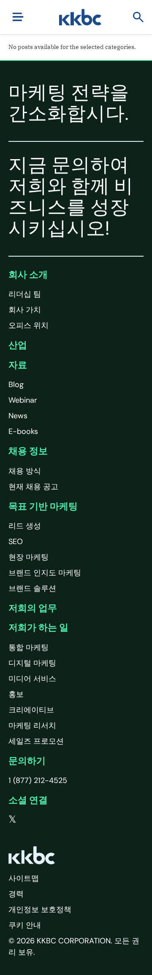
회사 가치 (24, 310)
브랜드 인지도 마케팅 (44, 573)
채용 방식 (24, 471)
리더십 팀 (24, 294)
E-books (23, 431)
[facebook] (30, 819)
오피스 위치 (28, 325)
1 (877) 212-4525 (37, 780)
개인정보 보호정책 (39, 910)
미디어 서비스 (32, 679)
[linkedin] (46, 819)
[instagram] (63, 819)
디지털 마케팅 (32, 663)
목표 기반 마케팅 (43, 506)
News (17, 416)
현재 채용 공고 (33, 487)
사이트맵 (23, 878)
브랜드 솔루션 (32, 588)
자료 (17, 365)
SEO (15, 541)
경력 (16, 894)
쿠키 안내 (24, 925)
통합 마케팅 (28, 647)
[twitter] (12, 819)
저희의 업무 (32, 608)
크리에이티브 (31, 710)
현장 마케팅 (28, 557)
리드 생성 (24, 526)
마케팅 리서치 (32, 725)
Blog (16, 384)
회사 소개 (28, 274)
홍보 (16, 694)
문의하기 (27, 761)
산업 (17, 345)
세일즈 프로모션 (36, 741)
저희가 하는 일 (38, 627)
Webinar (22, 400)
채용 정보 (28, 451)
